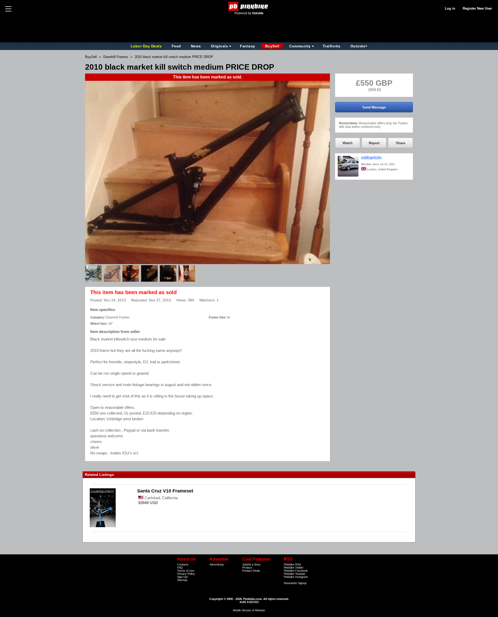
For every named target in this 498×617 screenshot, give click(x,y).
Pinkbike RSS (292, 564)
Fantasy (247, 46)
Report (374, 143)
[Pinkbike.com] (249, 6)
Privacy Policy (186, 573)
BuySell (272, 46)
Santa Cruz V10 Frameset (165, 490)
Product (247, 567)
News (196, 46)
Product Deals (251, 570)
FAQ (180, 567)
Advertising (217, 564)
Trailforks (332, 46)
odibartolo (371, 157)
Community (300, 46)
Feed (176, 46)
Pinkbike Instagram (296, 576)
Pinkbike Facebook (296, 570)
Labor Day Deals (147, 46)
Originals (219, 46)
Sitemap (182, 580)
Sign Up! (182, 576)
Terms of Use (185, 570)
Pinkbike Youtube (294, 573)
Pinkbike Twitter (293, 567)
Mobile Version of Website (249, 610)
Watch (347, 143)
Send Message (374, 107)
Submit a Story (251, 564)
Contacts (183, 564)
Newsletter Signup (295, 583)
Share (400, 143)
